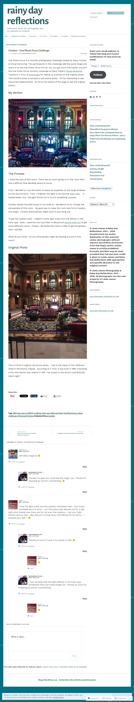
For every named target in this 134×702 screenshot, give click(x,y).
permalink (50, 416)
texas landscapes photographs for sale (104, 296)
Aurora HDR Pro (72, 222)
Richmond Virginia (26, 416)
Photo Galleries (94, 17)
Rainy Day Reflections (27, 15)
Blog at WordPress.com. (48, 680)
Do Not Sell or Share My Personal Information (77, 680)
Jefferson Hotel (56, 413)
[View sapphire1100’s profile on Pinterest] (100, 97)
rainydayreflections (29, 53)
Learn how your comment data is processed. (65, 667)
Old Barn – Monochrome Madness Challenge (70, 432)
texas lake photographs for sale (102, 311)
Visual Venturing (74, 71)
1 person (21, 462)
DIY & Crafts (64, 36)
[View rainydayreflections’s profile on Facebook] (91, 97)
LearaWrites (23, 450)
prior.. (21, 500)
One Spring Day (96, 179)
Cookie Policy (58, 697)
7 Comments (83, 53)
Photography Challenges (16, 45)
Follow (98, 74)
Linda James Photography (96, 13)
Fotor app (75, 193)
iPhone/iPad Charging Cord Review (104, 129)
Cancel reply (25, 624)
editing (38, 413)
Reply (85, 467)
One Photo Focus (70, 413)
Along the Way (95, 172)
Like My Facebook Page (96, 105)
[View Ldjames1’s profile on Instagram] (97, 97)
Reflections (32, 36)
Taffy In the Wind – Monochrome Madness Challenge (26, 433)
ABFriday (17, 413)
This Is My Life (43, 36)
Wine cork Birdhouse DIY (100, 126)
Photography (54, 36)
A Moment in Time (97, 176)
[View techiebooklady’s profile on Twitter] (94, 97)
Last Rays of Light (97, 169)
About (6, 36)
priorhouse (34, 74)
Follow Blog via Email (96, 45)
